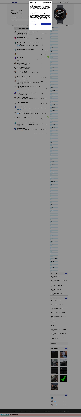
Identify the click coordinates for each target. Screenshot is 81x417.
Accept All (46, 24)
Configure (35, 24)
